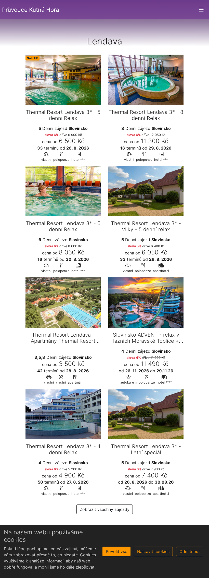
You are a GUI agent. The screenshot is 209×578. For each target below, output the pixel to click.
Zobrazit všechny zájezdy (104, 509)
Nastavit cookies (153, 551)
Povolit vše (116, 551)
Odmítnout (189, 551)
